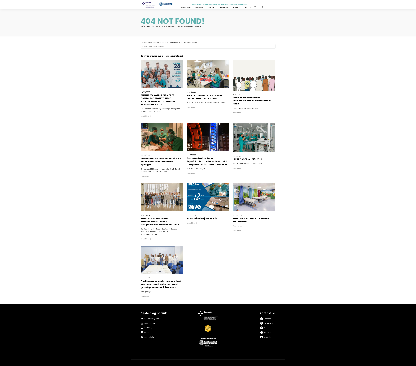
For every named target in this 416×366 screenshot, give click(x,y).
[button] (256, 8)
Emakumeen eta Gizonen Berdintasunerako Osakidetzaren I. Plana (252, 100)
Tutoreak (211, 7)
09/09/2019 (238, 156)
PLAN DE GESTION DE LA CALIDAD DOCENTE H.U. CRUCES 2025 (204, 97)
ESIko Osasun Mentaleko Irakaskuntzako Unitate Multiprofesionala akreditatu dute (160, 221)
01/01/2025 (191, 92)
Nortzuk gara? (186, 7)
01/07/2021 (237, 94)
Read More (145, 116)
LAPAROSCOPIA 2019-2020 (247, 159)
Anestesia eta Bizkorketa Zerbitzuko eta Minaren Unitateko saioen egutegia (161, 161)
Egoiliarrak (199, 7)
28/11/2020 (191, 155)
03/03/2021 (145, 155)
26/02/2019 (191, 215)
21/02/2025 (145, 92)
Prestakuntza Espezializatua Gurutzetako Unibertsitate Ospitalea (219, 4)
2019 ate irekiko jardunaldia (202, 218)
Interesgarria (235, 7)
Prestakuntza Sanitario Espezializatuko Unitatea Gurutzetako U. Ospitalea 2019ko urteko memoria (208, 161)
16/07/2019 (145, 215)
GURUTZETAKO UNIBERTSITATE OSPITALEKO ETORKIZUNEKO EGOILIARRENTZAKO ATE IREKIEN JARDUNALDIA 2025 (158, 100)
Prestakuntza (223, 7)
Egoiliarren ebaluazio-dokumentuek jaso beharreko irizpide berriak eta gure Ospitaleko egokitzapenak (161, 284)
